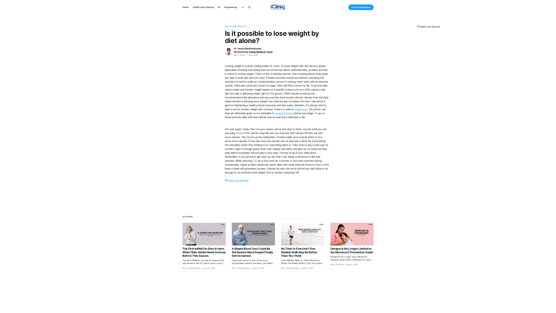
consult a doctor (284, 113)
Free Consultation (361, 7)
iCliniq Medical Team (260, 51)
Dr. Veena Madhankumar (247, 48)
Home (185, 7)
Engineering (230, 7)
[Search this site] (249, 7)
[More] (242, 7)
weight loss (301, 109)
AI (219, 7)
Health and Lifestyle (203, 7)
